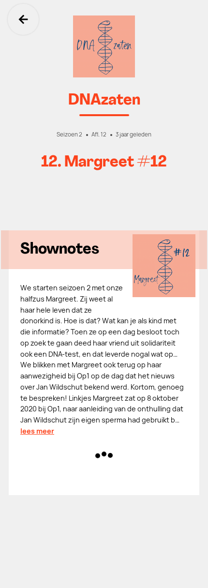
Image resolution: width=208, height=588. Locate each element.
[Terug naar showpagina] (104, 46)
